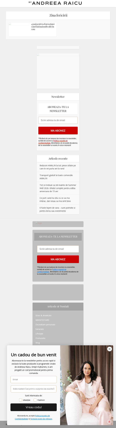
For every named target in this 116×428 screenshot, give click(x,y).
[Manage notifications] (109, 421)
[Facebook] (36, 291)
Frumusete (40, 338)
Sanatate (40, 329)
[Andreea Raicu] (55, 3)
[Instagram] (36, 286)
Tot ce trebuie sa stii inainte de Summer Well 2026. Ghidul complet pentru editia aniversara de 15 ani (58, 188)
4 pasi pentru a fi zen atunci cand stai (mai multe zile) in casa (42, 27)
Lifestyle (39, 333)
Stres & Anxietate (43, 315)
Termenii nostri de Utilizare (41, 419)
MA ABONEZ (58, 130)
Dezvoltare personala (45, 324)
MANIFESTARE (42, 320)
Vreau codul (34, 407)
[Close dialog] (109, 348)
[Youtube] (36, 295)
